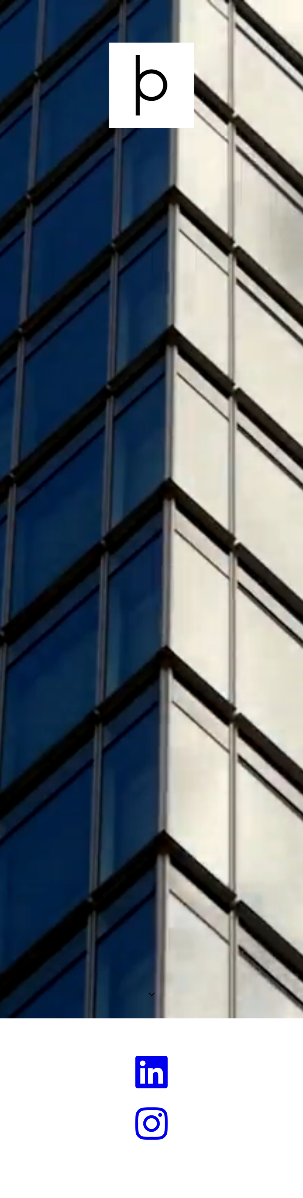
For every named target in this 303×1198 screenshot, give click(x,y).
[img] (151, 509)
